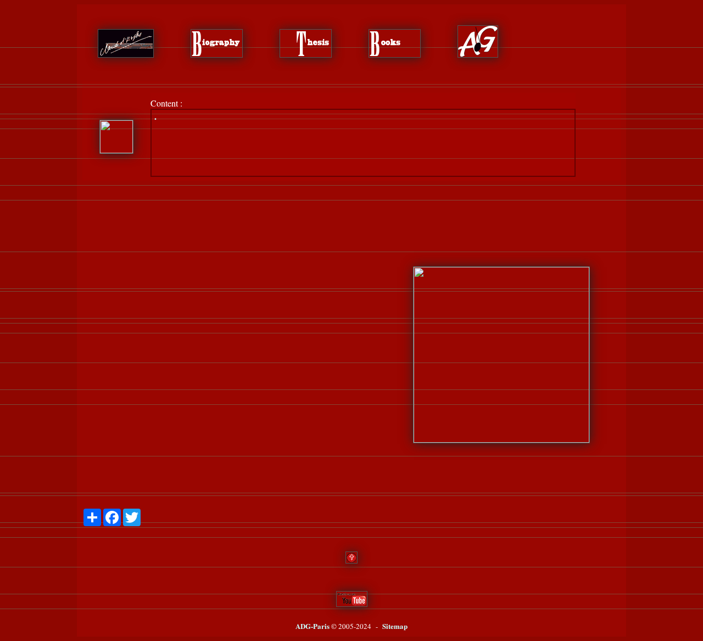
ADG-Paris (312, 626)
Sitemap (395, 626)
